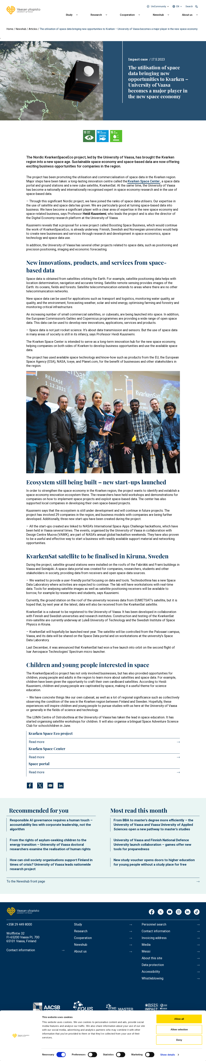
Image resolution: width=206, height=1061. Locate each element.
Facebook (151, 912)
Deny (179, 1040)
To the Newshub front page (26, 881)
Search (189, 6)
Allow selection (179, 1029)
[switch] (92, 1054)
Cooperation (127, 14)
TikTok (197, 912)
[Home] (23, 10)
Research (96, 14)
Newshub (158, 14)
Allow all (179, 1018)
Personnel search (154, 924)
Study (69, 14)
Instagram (179, 912)
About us (187, 14)
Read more (36, 742)
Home (9, 29)
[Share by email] (50, 785)
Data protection (153, 965)
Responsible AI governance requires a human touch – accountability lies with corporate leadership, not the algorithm (51, 824)
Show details (167, 1054)
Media (146, 945)
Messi (146, 951)
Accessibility (151, 972)
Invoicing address (154, 938)
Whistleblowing (152, 978)
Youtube (170, 912)
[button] (103, 422)
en (177, 6)
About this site (152, 958)
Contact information (20, 950)
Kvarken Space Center (144, 181)
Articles (33, 29)
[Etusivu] (23, 911)
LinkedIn (188, 912)
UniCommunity (158, 6)
